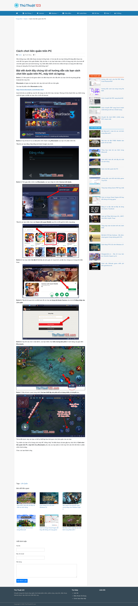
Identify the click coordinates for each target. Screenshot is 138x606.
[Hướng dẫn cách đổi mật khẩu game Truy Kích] (95, 181)
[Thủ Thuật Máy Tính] (28, 5)
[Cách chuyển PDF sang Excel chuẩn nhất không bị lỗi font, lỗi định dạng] (95, 110)
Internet (41, 13)
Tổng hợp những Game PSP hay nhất (112, 188)
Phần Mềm (68, 13)
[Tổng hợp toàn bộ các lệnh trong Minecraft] (95, 152)
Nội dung (19, 562)
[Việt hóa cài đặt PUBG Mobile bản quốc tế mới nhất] (95, 143)
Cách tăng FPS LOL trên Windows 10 (112, 244)
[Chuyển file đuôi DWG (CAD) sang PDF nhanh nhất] (95, 120)
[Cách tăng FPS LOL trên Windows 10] (95, 247)
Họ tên (18, 545)
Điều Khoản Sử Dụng (80, 596)
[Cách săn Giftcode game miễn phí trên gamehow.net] (95, 266)
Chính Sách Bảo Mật (80, 598)
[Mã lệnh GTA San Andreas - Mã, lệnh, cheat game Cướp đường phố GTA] (95, 238)
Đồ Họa (97, 13)
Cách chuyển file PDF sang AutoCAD (112, 98)
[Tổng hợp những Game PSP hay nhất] (95, 190)
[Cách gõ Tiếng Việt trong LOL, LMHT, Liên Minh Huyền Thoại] (95, 219)
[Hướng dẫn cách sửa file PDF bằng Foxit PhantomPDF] (95, 82)
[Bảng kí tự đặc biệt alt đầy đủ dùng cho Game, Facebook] (95, 209)
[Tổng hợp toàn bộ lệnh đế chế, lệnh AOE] (95, 228)
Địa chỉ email (20, 554)
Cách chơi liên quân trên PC (109, 169)
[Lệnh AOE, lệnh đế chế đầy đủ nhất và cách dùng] (95, 162)
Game (20, 55)
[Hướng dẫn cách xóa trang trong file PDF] (95, 91)
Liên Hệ (76, 593)
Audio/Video (83, 13)
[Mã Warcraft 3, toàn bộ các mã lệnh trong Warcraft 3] (95, 134)
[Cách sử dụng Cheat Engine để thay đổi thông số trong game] (95, 200)
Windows (54, 13)
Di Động (118, 13)
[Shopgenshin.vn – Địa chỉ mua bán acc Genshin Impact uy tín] (95, 256)
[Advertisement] (90, 5)
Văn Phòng (28, 13)
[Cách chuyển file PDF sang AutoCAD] (95, 101)
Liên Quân (24, 483)
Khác (107, 13)
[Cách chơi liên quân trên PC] (95, 171)
